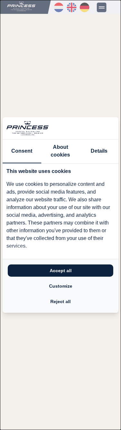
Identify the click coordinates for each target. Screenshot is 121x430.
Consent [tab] (21, 151)
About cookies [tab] (60, 151)
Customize (60, 286)
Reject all (60, 301)
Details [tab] (99, 151)
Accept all (61, 270)
